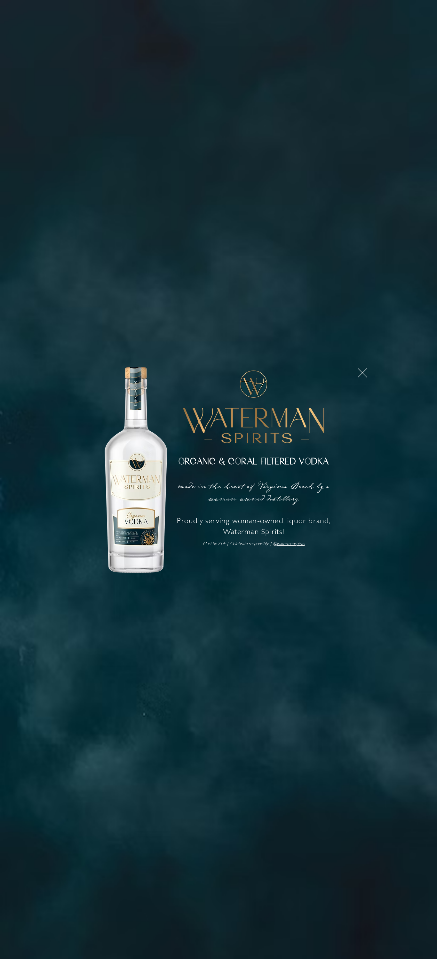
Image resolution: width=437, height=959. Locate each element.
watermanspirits (291, 544)
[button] (362, 373)
